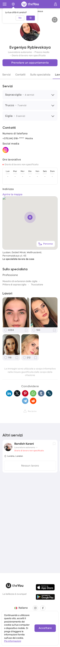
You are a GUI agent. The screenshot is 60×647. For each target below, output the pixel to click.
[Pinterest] (25, 393)
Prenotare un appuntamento (30, 62)
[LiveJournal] (49, 393)
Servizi (6, 74)
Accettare (45, 628)
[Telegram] (25, 401)
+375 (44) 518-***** (13, 138)
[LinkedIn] (9, 393)
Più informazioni (12, 641)
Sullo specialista (40, 74)
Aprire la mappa (12, 194)
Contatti (20, 74)
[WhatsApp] (33, 393)
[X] (17, 393)
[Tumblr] (41, 393)
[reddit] (33, 401)
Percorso (48, 243)
